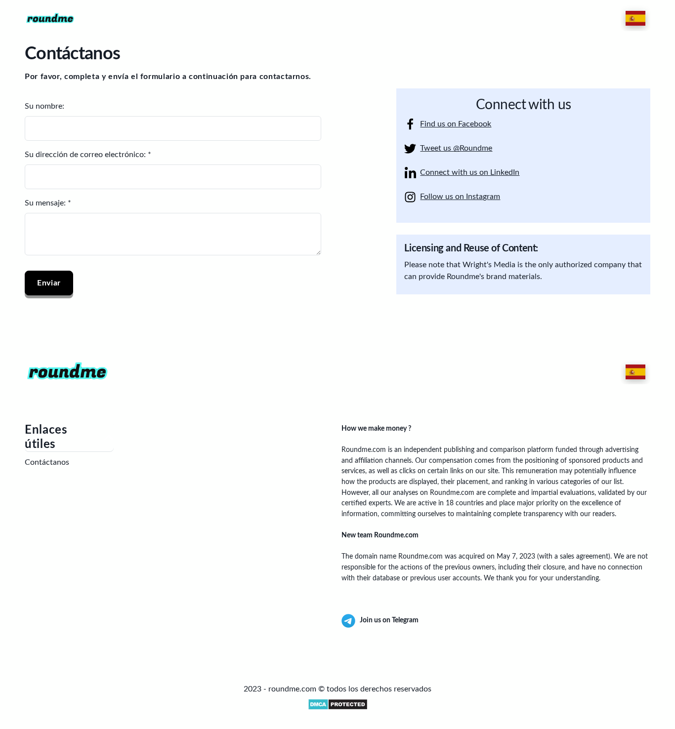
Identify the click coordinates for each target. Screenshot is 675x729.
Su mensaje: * (48, 203)
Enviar (49, 283)
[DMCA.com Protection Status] (337, 704)
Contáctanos (47, 462)
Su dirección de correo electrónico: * (88, 155)
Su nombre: (44, 106)
